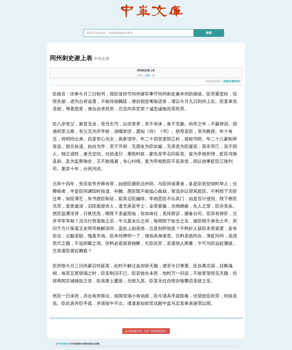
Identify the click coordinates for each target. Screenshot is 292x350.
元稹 (147, 75)
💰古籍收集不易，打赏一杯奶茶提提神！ (146, 331)
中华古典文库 (64, 344)
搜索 (209, 33)
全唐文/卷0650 (231, 81)
